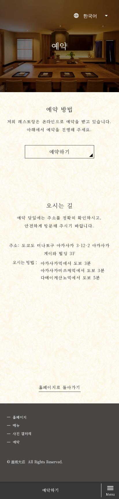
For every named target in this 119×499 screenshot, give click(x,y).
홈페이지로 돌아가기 (60, 387)
